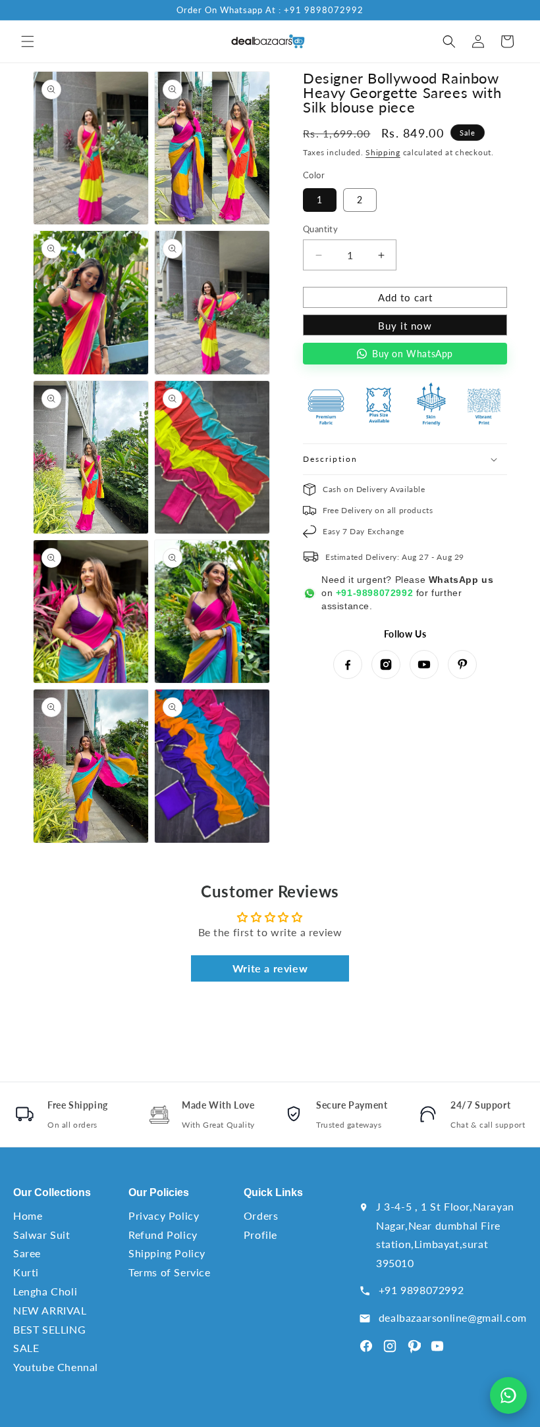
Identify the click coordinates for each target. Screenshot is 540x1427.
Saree (27, 1253)
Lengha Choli (45, 1291)
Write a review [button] (270, 968)
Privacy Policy (163, 1215)
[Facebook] (347, 664)
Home (27, 1215)
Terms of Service (169, 1272)
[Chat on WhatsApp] (508, 1395)
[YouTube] (424, 664)
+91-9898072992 (374, 593)
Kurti (26, 1272)
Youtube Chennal (55, 1367)
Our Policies (158, 1192)
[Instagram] (385, 664)
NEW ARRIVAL (50, 1310)
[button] (27, 41)
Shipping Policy (166, 1253)
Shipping (382, 152)
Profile (260, 1234)
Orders (261, 1215)
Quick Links (273, 1192)
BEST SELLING (49, 1329)
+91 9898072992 (421, 1290)
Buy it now (405, 326)
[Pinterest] (462, 664)
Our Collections (52, 1192)
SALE (26, 1347)
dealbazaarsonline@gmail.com (453, 1317)
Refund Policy (163, 1234)
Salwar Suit (41, 1234)
